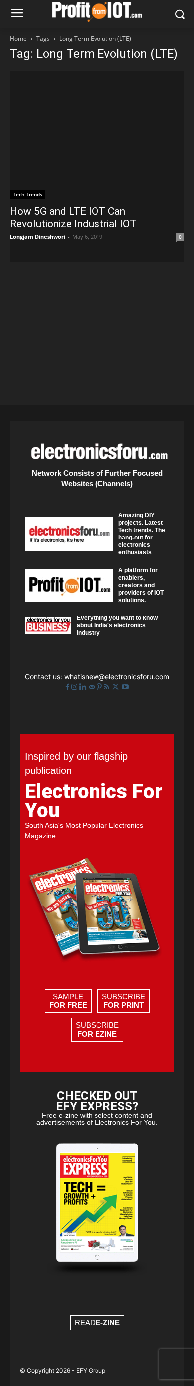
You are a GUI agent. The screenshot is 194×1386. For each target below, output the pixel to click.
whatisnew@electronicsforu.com (116, 676)
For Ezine (97, 1034)
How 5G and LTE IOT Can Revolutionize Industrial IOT (73, 217)
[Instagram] (75, 687)
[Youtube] (125, 687)
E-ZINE (108, 1322)
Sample (68, 1000)
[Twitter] (116, 687)
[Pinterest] (100, 687)
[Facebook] (68, 687)
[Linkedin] (84, 687)
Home (18, 38)
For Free (68, 1005)
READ (97, 1322)
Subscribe (123, 1000)
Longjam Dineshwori (37, 236)
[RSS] (107, 687)
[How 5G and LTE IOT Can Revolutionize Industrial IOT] (97, 135)
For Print (123, 1005)
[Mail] (93, 687)
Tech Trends (27, 194)
